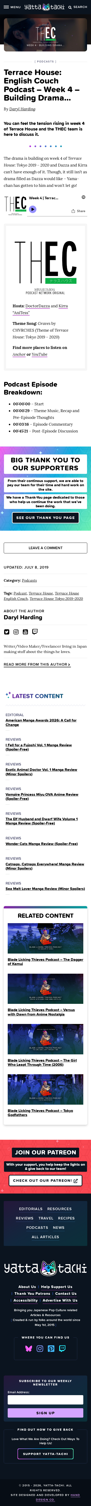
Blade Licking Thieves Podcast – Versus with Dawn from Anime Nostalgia (41, 1012)
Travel (46, 1218)
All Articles (46, 1237)
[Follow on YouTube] (25, 632)
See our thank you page (45, 517)
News (59, 1227)
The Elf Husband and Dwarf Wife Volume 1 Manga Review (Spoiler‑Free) (42, 821)
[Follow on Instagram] (16, 632)
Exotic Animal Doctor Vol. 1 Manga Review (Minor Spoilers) (41, 771)
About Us (27, 1286)
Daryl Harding (22, 109)
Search (80, 6)
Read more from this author (35, 664)
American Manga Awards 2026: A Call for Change (41, 722)
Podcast (20, 593)
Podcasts (29, 580)
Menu (15, 6)
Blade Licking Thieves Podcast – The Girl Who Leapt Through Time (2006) (42, 1062)
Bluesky (28, 1348)
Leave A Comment (46, 548)
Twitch (62, 1348)
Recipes (66, 1218)
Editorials (31, 1209)
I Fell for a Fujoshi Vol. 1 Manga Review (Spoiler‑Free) (39, 747)
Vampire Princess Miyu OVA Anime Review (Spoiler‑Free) (42, 796)
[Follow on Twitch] (35, 632)
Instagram (40, 1348)
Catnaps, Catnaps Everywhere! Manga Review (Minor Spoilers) (45, 866)
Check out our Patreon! (43, 1180)
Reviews (25, 1218)
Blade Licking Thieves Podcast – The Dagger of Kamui (45, 961)
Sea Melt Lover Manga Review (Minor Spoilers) (45, 888)
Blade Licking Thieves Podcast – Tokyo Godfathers (40, 1113)
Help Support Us (57, 1286)
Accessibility (26, 1300)
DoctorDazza (37, 305)
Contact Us (66, 1293)
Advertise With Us (60, 1300)
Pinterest (51, 1348)
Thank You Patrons (32, 1293)
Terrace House (41, 593)
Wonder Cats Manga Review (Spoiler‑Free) (42, 844)
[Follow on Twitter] (7, 632)
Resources (59, 1209)
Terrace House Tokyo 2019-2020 (56, 598)
